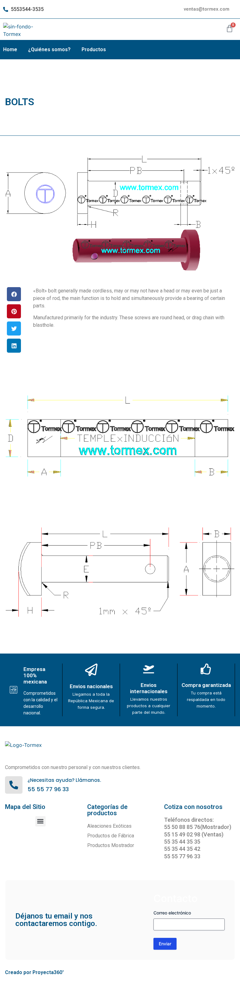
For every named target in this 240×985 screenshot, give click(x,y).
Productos (94, 49)
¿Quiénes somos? (49, 49)
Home (10, 49)
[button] (14, 294)
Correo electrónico (172, 912)
